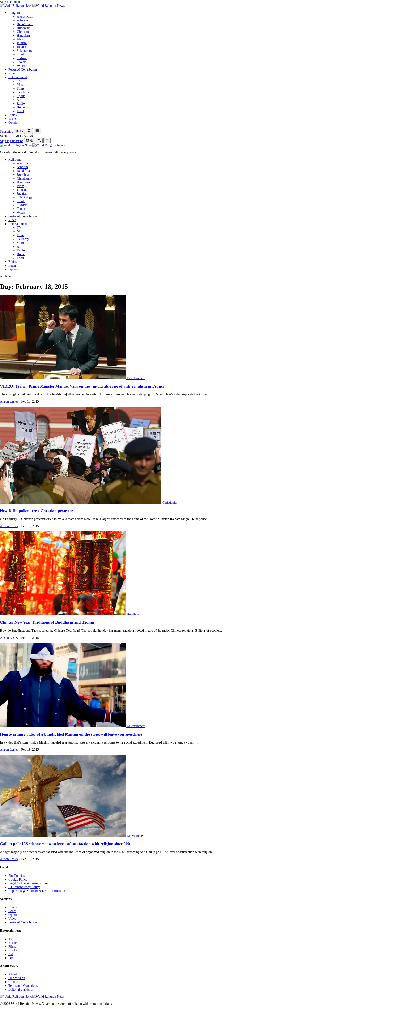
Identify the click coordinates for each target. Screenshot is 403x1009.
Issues (12, 118)
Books (21, 107)
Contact (13, 982)
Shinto (21, 54)
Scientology (25, 50)
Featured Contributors (22, 69)
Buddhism (23, 28)
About (12, 974)
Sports (21, 96)
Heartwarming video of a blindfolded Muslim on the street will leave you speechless (71, 734)
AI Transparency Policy (24, 887)
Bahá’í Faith (25, 24)
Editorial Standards (21, 989)
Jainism (22, 43)
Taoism (21, 62)
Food (20, 111)
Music (21, 84)
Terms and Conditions (23, 985)
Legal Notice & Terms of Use (28, 883)
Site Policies (16, 875)
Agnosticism (25, 16)
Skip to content (10, 2)
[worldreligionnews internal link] (32, 5)
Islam (20, 39)
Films (20, 88)
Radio (21, 103)
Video (12, 73)
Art (19, 100)
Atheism (22, 20)
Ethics (12, 115)
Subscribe (6, 131)
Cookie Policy (17, 879)
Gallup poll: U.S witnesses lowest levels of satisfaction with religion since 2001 (66, 843)
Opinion (13, 122)
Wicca (21, 65)
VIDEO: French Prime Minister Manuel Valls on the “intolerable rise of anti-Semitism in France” (83, 386)
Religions (14, 13)
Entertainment (17, 77)
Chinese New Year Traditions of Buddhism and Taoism (47, 622)
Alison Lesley (9, 401)
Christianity (24, 31)
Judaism (22, 47)
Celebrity (23, 92)
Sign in (4, 141)
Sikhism (22, 58)
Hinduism (23, 35)
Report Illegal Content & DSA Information (36, 891)
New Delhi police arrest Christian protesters (37, 510)
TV (19, 81)
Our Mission (16, 978)
